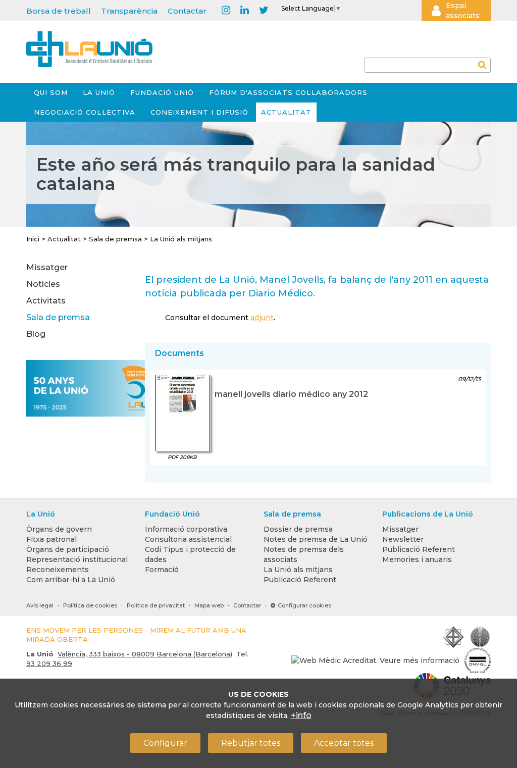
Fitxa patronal (51, 539)
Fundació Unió (162, 92)
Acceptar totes (344, 743)
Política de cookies (90, 605)
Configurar (165, 743)
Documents (179, 353)
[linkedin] (244, 10)
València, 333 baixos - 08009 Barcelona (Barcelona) (145, 654)
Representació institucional (77, 559)
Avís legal (40, 605)
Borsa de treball (58, 11)
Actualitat (286, 112)
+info (301, 715)
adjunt (262, 317)
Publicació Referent (300, 579)
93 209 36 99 (49, 663)
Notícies (43, 284)
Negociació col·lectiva (84, 112)
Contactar (187, 11)
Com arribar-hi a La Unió (70, 579)
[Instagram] (226, 10)
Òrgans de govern (59, 529)
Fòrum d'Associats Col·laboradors (288, 92)
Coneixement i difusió (199, 112)
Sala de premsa (115, 239)
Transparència (129, 11)
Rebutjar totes (250, 743)
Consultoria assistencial (188, 539)
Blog (35, 334)
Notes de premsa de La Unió (316, 539)
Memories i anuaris (417, 559)
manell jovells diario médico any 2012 (291, 394)
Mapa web (209, 605)
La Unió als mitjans (181, 239)
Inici (32, 239)
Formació (162, 569)
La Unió (99, 92)
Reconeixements (57, 569)
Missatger (47, 267)
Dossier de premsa (298, 529)
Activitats (46, 300)
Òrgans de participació (67, 549)
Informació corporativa (186, 529)
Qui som (51, 92)
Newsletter (403, 539)
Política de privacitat (156, 605)
